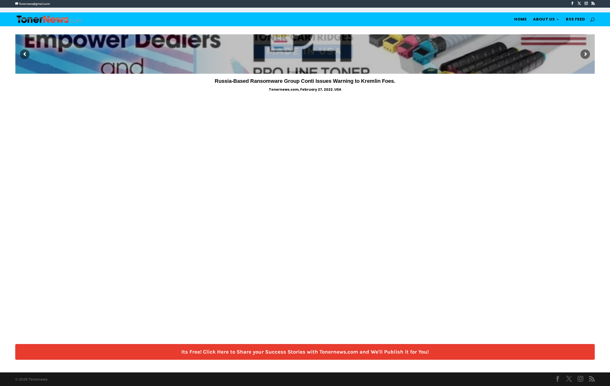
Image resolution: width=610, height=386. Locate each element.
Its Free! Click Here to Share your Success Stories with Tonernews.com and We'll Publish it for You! (305, 352)
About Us (544, 20)
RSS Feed (575, 20)
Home (520, 20)
